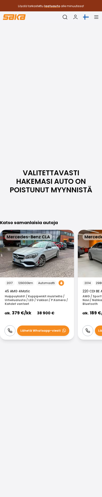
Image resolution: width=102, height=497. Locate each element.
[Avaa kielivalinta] (86, 17)
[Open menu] (96, 17)
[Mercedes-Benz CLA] (37, 285)
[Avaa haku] (65, 17)
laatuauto (52, 6)
